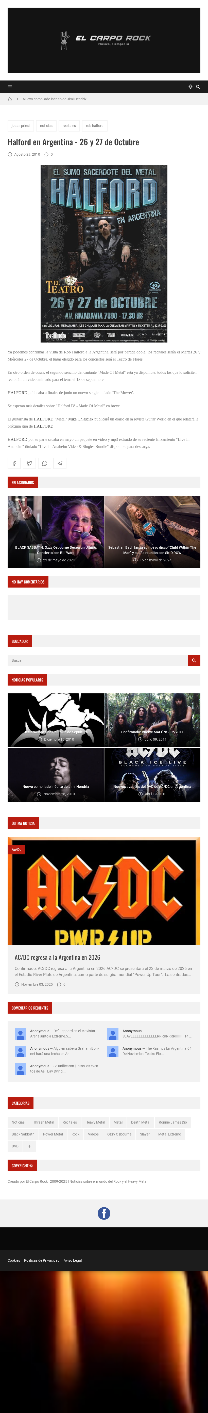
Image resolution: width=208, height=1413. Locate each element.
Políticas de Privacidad (42, 1260)
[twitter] (29, 463)
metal (118, 1122)
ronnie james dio (173, 1122)
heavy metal (95, 1122)
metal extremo (169, 1134)
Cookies (14, 1260)
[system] (190, 87)
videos (93, 1134)
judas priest (21, 126)
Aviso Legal (73, 1260)
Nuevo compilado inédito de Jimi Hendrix (54, 99)
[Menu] (10, 87)
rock (75, 1134)
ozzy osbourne (119, 1134)
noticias (46, 126)
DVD (15, 1146)
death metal (140, 1122)
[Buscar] (198, 87)
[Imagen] (104, 891)
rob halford (94, 126)
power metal (53, 1134)
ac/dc (16, 850)
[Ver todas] (29, 1146)
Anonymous (39, 1031)
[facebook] (14, 463)
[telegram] (59, 463)
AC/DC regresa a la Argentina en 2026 (57, 957)
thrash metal (43, 1122)
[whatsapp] (44, 463)
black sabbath (23, 1134)
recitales (69, 126)
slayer (145, 1134)
